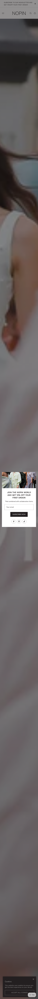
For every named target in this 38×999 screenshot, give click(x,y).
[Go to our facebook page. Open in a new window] (14, 521)
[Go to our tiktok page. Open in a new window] (24, 521)
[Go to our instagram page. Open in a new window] (19, 521)
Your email (10, 507)
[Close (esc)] (34, 474)
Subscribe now (19, 514)
